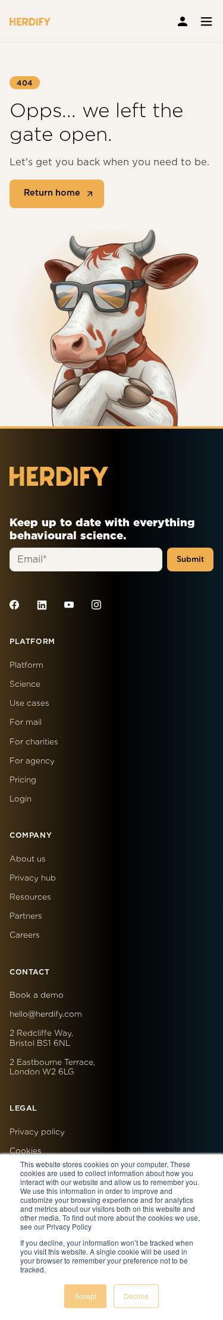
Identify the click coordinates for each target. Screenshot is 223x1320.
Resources (30, 896)
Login (21, 798)
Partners (26, 915)
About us (28, 858)
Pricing (23, 779)
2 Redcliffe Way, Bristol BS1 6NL (41, 1037)
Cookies (26, 1150)
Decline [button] (136, 1296)
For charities (34, 741)
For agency (32, 760)
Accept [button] (85, 1296)
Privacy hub (33, 877)
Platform (26, 665)
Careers (25, 934)
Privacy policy (37, 1131)
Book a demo (37, 995)
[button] (204, 21)
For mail (26, 722)
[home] (30, 21)
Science (25, 684)
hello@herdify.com (46, 1014)
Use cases (29, 703)
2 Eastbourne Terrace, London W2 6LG (52, 1066)
